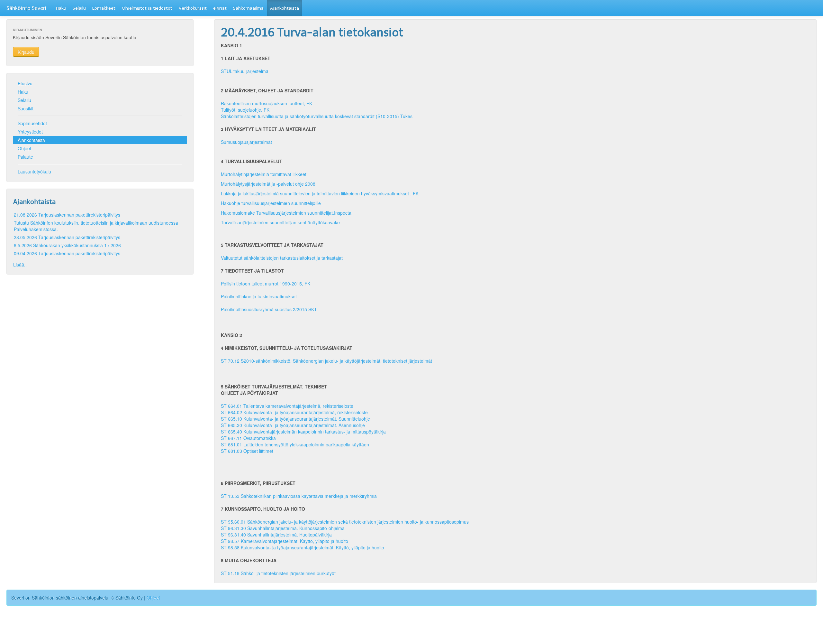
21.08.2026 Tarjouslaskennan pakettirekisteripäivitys (67, 214)
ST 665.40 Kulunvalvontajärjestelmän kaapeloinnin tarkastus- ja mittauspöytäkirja (303, 431)
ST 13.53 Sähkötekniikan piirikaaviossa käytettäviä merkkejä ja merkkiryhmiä (299, 496)
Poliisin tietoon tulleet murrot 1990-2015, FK (265, 283)
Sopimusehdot (32, 123)
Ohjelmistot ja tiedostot (147, 8)
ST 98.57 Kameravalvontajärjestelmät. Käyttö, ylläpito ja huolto (284, 541)
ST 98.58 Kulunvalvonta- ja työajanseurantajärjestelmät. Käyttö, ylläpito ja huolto (302, 547)
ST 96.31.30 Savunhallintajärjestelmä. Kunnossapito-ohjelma (283, 528)
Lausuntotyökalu (34, 171)
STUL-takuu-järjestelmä (244, 71)
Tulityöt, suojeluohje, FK (245, 110)
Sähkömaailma (248, 8)
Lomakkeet (103, 8)
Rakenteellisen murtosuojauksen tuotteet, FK (266, 103)
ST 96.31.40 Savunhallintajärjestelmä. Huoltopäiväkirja (276, 534)
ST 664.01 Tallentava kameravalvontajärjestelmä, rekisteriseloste (287, 406)
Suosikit (25, 108)
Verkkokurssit (193, 8)
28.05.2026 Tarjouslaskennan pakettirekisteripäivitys (67, 237)
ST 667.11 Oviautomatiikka (248, 438)
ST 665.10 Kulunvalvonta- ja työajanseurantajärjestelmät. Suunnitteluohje (295, 418)
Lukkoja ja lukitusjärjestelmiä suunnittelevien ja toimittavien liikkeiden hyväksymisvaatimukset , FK (322, 193)
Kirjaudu (26, 52)
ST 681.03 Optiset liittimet (247, 451)
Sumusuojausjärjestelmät (246, 142)
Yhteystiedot (30, 131)
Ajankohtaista (284, 8)
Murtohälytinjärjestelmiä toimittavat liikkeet (264, 174)
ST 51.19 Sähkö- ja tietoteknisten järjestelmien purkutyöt (278, 573)
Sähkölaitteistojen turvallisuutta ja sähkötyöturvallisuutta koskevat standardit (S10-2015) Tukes (316, 116)
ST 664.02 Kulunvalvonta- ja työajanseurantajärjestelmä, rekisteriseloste (294, 412)
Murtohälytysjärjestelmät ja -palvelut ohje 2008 (268, 184)
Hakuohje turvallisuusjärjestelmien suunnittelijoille (271, 203)
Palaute (25, 157)
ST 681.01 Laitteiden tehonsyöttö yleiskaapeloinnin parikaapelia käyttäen (295, 444)
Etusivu (25, 83)
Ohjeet (24, 148)
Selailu (79, 8)
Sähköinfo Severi (26, 8)
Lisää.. (20, 264)
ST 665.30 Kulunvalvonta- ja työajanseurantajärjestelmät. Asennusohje (293, 425)
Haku (61, 8)
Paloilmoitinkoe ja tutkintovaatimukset (259, 296)
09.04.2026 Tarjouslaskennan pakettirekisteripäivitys (67, 253)
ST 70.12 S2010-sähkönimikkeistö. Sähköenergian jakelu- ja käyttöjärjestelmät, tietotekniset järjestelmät (326, 361)
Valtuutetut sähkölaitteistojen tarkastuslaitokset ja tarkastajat (282, 258)
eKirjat (220, 8)
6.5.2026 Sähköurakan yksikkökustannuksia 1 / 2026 (67, 245)
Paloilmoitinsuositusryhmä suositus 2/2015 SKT (269, 309)
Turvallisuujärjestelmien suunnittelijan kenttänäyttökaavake (281, 222)
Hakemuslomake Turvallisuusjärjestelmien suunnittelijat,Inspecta (286, 213)
